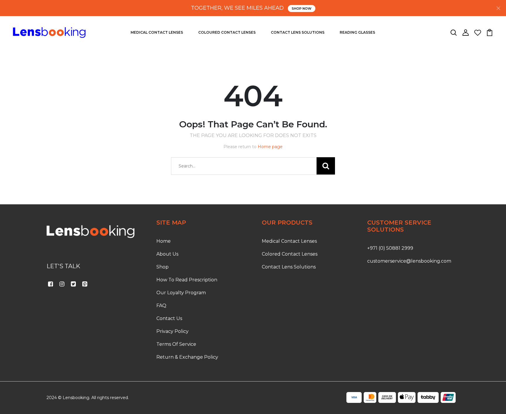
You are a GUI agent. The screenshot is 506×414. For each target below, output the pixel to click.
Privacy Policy (172, 331)
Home (163, 241)
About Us (167, 254)
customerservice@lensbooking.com (409, 261)
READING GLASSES (357, 32)
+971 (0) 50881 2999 (390, 248)
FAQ (161, 305)
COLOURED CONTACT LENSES (227, 32)
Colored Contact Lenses (289, 254)
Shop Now (302, 8)
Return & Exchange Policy (187, 357)
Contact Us (169, 318)
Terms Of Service (176, 344)
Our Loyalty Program (181, 292)
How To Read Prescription (186, 280)
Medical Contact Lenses (289, 241)
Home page (270, 146)
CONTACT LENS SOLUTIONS (297, 32)
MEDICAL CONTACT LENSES (157, 32)
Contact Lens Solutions (289, 267)
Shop (162, 267)
